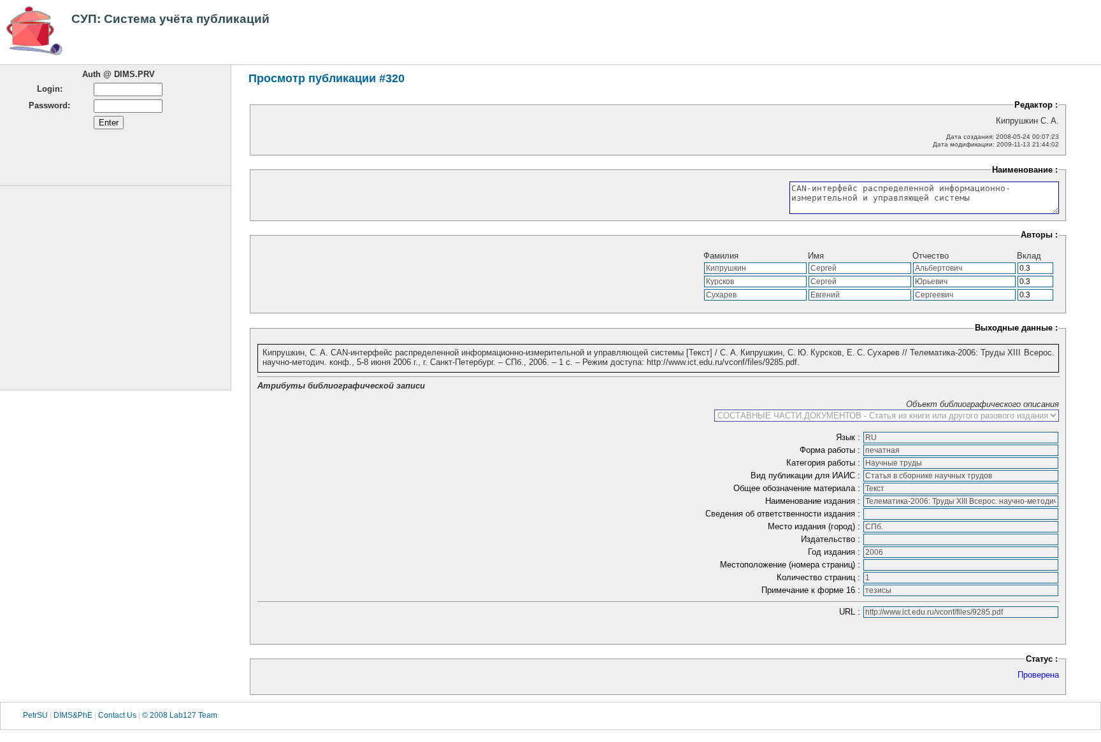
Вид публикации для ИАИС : (807, 475)
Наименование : (1025, 170)
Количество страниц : (820, 577)
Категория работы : (824, 462)
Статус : (1042, 659)
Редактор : (1036, 105)
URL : (851, 612)
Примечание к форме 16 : (812, 590)
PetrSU (35, 715)
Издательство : (832, 539)
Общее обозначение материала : (798, 488)
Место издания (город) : (815, 526)
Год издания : (835, 552)
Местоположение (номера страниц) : (791, 564)
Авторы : (1039, 234)
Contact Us (117, 715)
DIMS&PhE (73, 715)
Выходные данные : (1016, 327)
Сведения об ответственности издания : (784, 513)
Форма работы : (831, 450)
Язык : (849, 437)
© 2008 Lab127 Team (179, 715)
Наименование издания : (814, 501)
